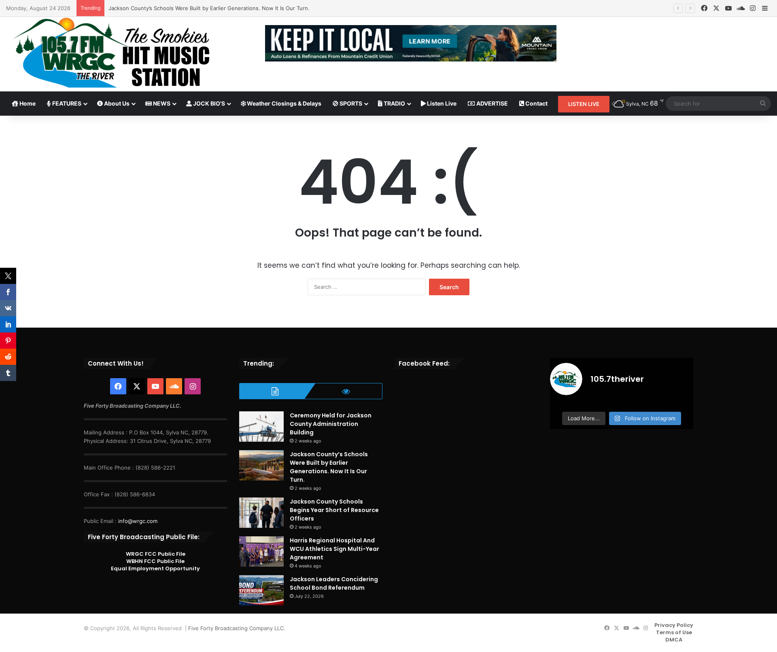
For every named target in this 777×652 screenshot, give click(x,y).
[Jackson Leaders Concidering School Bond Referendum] (261, 590)
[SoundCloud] (741, 8)
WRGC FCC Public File (155, 554)
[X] (716, 8)
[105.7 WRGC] (111, 53)
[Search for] (763, 103)
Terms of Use (674, 632)
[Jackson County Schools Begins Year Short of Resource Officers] (261, 512)
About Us (116, 103)
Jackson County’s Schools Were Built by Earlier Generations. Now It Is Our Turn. (209, 8)
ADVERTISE (491, 103)
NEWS (161, 103)
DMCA (673, 640)
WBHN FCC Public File (155, 561)
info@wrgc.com (137, 521)
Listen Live (441, 103)
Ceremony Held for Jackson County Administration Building (331, 423)
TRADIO (393, 103)
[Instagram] (753, 8)
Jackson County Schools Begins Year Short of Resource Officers (334, 510)
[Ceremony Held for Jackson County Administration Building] (261, 426)
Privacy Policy (673, 625)
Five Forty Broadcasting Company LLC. (236, 628)
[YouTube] (728, 8)
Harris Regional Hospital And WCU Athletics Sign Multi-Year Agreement (334, 548)
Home (27, 103)
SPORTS (350, 103)
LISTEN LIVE (583, 104)
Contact (536, 103)
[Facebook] (704, 8)
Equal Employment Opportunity (155, 568)
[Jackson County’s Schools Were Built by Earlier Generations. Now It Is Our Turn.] (261, 465)
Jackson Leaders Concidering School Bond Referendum (334, 583)
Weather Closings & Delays (283, 103)
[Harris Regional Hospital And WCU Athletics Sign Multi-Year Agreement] (261, 551)
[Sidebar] (765, 8)
